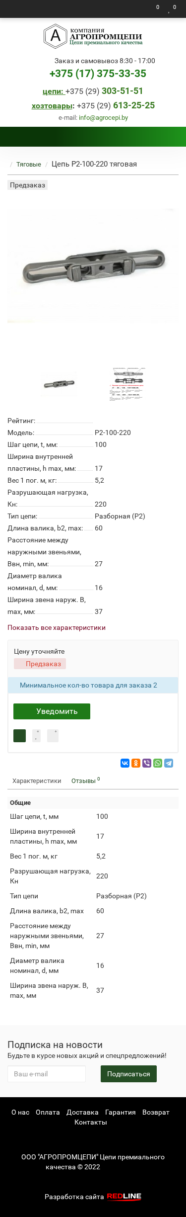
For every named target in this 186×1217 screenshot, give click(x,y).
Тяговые (29, 164)
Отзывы (85, 780)
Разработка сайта (75, 1197)
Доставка (82, 1112)
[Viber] (146, 763)
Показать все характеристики (56, 627)
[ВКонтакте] (125, 763)
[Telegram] (168, 763)
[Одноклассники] (135, 763)
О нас (20, 1112)
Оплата (48, 1112)
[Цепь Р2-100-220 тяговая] (59, 384)
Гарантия (120, 1112)
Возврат (156, 1112)
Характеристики (37, 780)
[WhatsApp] (157, 763)
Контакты (90, 1122)
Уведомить (57, 711)
